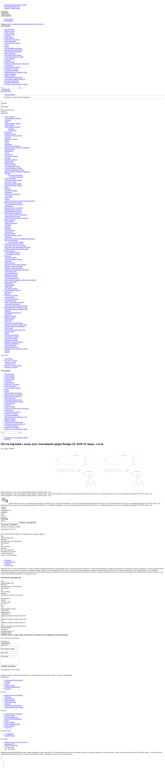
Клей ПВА (8, 314)
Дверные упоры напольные (14, 266)
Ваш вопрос (5, 656)
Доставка (8, 682)
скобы (6, 122)
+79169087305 (5, 89)
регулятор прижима (11, 156)
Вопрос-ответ (9, 565)
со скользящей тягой (11, 273)
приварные (8, 192)
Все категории (9, 29)
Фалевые (11, 129)
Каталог (3, 692)
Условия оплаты (10, 364)
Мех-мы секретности (11, 240)
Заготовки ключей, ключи (13, 55)
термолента (8, 287)
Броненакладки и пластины (14, 50)
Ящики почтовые (10, 74)
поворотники (9, 206)
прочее (7, 142)
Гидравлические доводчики (14, 714)
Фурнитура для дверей (12, 39)
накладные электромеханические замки (17, 247)
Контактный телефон (8, 649)
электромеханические (12, 278)
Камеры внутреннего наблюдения (16, 324)
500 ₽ (18, 527)
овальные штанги (10, 300)
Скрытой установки (11, 276)
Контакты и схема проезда (13, 365)
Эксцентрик (9, 154)
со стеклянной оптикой (12, 254)
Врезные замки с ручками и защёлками (17, 171)
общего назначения (11, 223)
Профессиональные (11, 275)
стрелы (7, 199)
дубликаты (8, 237)
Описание (8, 560)
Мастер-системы (10, 233)
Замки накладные (10, 41)
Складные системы (11, 338)
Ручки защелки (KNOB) (12, 127)
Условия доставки (10, 362)
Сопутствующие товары (12, 43)
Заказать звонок (10, 94)
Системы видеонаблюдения (14, 77)
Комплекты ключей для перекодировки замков (20, 239)
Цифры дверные (10, 75)
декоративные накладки (12, 216)
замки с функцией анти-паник (14, 302)
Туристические (9, 230)
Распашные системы (11, 340)
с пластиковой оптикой (12, 252)
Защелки (7, 173)
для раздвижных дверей (12, 123)
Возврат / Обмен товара (12, 8)
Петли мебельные (10, 345)
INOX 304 (8, 321)
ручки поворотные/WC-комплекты (16, 214)
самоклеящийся (10, 285)
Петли (7, 45)
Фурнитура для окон (11, 69)
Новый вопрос (6, 643)
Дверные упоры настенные (13, 268)
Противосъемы (9, 149)
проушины (8, 144)
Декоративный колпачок (13, 146)
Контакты (8, 689)
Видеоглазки (9, 328)
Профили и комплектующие (14, 342)
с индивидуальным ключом (14, 204)
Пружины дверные (11, 159)
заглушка (8, 158)
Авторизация (9, 19)
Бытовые (7, 226)
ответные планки (10, 134)
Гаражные (8, 225)
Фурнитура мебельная (12, 82)
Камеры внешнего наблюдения (15, 326)
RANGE (7, 350)
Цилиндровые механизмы (13, 48)
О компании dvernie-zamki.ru (14, 680)
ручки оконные (10, 297)
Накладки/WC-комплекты (13, 51)
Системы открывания (12, 81)
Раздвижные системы (12, 337)
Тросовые (8, 228)
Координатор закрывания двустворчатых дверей (20, 280)
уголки (7, 153)
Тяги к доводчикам (11, 282)
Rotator (7, 333)
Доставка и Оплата (11, 360)
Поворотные (12, 130)
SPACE (7, 352)
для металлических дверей (13, 135)
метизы (7, 141)
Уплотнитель (9, 65)
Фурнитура (8, 36)
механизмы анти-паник (12, 304)
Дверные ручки (10, 34)
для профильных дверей (12, 166)
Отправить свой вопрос (8, 666)
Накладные (8, 292)
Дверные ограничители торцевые (16, 264)
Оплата (7, 683)
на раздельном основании (13, 118)
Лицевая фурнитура (11, 347)
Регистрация (9, 21)
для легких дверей (11, 165)
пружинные (8, 196)
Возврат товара (10, 685)
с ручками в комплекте (15, 177)
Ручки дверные (10, 33)
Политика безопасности (12, 6)
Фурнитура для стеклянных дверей (16, 84)
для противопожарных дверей (14, 170)
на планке (8, 120)
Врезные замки (9, 331)
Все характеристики (7, 550)
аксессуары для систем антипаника (16, 306)
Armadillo (4, 512)
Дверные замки (10, 31)
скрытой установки (11, 190)
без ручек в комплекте (15, 175)
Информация (5, 677)
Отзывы (8, 563)
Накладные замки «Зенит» (13, 184)
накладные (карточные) (12, 194)
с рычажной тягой (10, 271)
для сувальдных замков (15, 242)
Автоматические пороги (13, 67)
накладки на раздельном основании (16, 218)
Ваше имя (4, 645)
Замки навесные (10, 53)
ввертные (8, 189)
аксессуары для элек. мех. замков (15, 245)
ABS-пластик (9, 319)
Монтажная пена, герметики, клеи (16, 72)
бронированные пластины (13, 211)
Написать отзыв (6, 633)
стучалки (8, 137)
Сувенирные (9, 232)
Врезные (7, 294)
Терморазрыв (9, 161)
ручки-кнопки (9, 125)
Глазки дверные (10, 58)
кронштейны (9, 151)
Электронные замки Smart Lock (15, 79)
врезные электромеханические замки (17, 249)
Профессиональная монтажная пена (16, 309)
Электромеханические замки (14, 57)
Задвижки (8, 60)
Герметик (8, 311)
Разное (7, 46)
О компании (9, 358)
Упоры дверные (10, 62)
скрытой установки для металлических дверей (20, 201)
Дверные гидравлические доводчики (17, 63)
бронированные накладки (13, 209)
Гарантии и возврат (11, 367)
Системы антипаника (12, 70)
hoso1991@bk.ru (6, 91)
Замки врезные (9, 38)
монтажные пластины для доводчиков (17, 147)
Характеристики (10, 562)
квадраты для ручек (11, 139)
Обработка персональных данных (16, 5)
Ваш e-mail (4, 652)
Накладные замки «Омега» (13, 185)
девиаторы (8, 261)
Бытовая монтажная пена (13, 312)
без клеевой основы (11, 288)
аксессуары (8, 197)
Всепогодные (9, 221)
